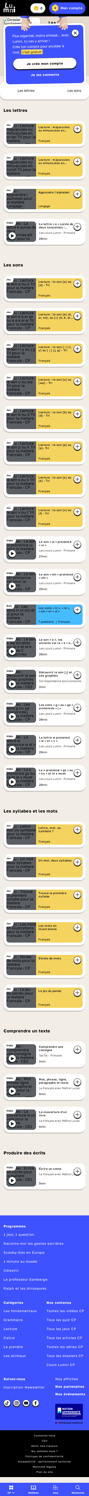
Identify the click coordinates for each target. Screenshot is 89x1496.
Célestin (11, 1270)
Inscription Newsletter (24, 1387)
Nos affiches (66, 1379)
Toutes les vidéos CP (65, 1311)
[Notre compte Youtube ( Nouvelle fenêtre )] (26, 1403)
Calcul (9, 1338)
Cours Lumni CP (61, 1365)
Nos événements (70, 1394)
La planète (13, 1347)
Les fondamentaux (20, 1311)
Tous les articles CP (64, 1338)
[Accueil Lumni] (9, 7)
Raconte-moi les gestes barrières (34, 1243)
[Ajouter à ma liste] (77, 129)
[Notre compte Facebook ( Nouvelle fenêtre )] (35, 1403)
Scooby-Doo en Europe (24, 1252)
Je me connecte (45, 74)
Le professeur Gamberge (25, 1279)
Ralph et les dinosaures (25, 1288)
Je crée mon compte (45, 63)
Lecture (10, 1329)
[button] (11, 1489)
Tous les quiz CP (61, 1320)
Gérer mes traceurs (44, 1446)
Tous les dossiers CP (65, 1356)
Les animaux (15, 1356)
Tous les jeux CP (61, 1329)
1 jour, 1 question (19, 1234)
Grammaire (13, 1320)
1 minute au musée (20, 1261)
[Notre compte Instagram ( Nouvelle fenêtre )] (16, 1403)
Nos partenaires (69, 1386)
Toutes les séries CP (65, 1347)
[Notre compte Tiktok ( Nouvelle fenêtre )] (7, 1403)
